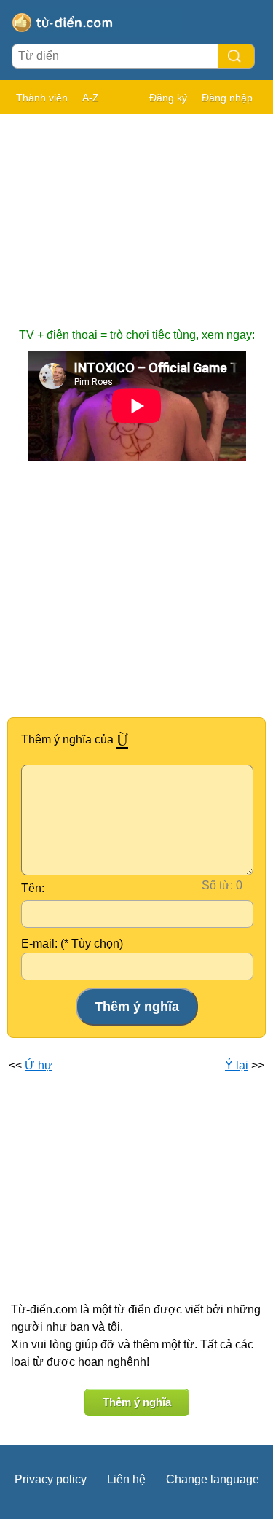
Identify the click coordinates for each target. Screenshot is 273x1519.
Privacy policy (51, 1479)
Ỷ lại (236, 1065)
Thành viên (42, 98)
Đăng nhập (227, 98)
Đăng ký (168, 98)
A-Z (90, 98)
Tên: (32, 888)
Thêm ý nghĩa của (74, 739)
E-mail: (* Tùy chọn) (72, 943)
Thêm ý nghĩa (137, 1402)
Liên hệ (126, 1479)
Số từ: (217, 885)
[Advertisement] (136, 213)
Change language (212, 1479)
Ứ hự (38, 1065)
